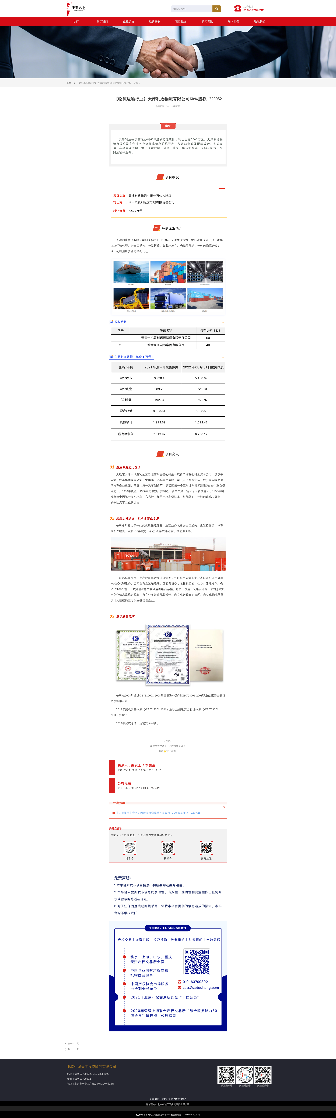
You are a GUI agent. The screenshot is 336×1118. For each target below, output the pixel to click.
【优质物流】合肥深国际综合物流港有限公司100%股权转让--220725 (158, 812)
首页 (68, 83)
